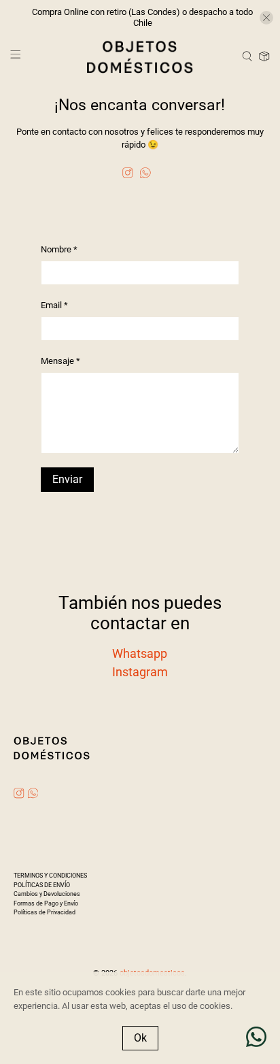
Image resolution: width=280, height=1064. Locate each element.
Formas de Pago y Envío (46, 903)
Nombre (59, 249)
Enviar (67, 479)
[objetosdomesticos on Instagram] (127, 174)
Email (54, 305)
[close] (266, 17)
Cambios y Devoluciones (47, 894)
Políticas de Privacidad (44, 912)
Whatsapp (139, 653)
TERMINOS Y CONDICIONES (50, 875)
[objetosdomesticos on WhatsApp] (145, 174)
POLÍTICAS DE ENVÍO (42, 885)
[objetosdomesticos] (140, 56)
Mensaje (60, 361)
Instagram (140, 672)
